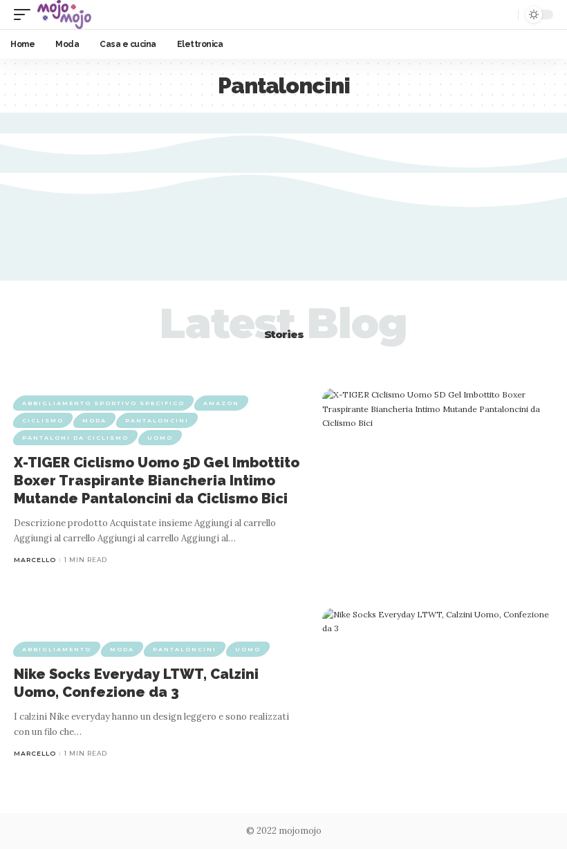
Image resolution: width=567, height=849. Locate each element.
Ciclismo (43, 420)
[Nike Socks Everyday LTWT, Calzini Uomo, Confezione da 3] (438, 700)
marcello (35, 559)
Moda (94, 420)
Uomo (160, 437)
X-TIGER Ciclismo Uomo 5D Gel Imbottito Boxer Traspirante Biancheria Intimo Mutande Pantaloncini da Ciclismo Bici (156, 480)
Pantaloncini (157, 420)
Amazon (221, 403)
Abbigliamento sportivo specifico (103, 403)
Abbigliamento (56, 649)
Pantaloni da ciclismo (75, 437)
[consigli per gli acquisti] (64, 14)
